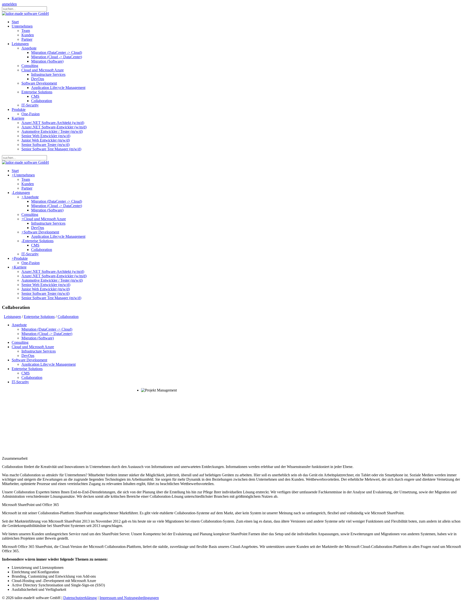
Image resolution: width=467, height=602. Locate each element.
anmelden (9, 4)
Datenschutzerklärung (80, 598)
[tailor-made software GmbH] (25, 13)
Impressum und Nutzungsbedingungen (129, 598)
